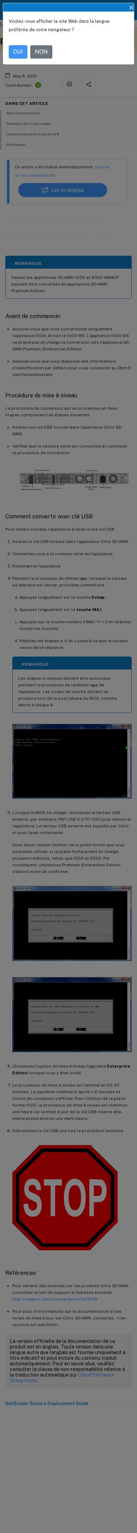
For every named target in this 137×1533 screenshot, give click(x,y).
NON (41, 51)
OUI (18, 51)
